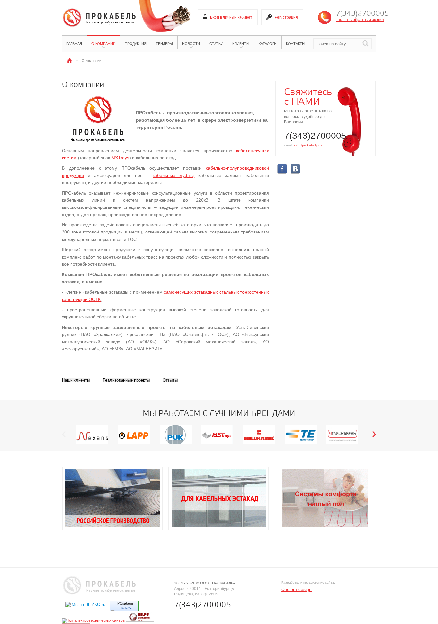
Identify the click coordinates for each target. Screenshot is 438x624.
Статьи (216, 44)
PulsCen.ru (129, 608)
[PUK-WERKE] (176, 444)
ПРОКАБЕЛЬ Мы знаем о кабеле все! (99, 18)
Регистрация (286, 17)
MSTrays (120, 157)
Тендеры (164, 44)
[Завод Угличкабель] (342, 444)
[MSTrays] (217, 444)
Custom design (296, 589)
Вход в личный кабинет (231, 17)
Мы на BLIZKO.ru (88, 604)
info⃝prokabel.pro (308, 145)
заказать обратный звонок (360, 19)
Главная (74, 44)
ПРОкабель (124, 603)
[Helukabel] (259, 444)
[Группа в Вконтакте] (295, 173)
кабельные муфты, (174, 175)
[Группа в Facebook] (282, 173)
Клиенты (240, 44)
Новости (191, 44)
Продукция (136, 44)
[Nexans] (92, 444)
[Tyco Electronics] (301, 444)
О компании (103, 44)
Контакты (295, 44)
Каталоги (268, 44)
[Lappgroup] (134, 444)
